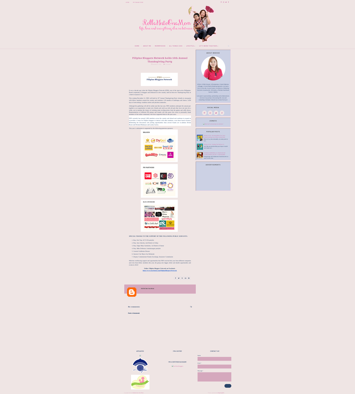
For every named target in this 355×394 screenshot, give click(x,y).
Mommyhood (160, 46)
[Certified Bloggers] (177, 366)
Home (127, 2)
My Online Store (138, 2)
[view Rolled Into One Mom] (213, 124)
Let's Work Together (208, 46)
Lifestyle (190, 46)
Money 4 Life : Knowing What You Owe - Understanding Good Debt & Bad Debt (215, 136)
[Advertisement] (213, 178)
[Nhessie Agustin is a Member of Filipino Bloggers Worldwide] (140, 365)
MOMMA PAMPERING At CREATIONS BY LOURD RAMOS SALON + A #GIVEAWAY (214, 154)
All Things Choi (175, 46)
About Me (147, 46)
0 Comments (168, 64)
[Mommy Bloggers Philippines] (140, 382)
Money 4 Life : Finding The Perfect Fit (214, 144)
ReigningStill (221, 393)
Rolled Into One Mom (138, 393)
